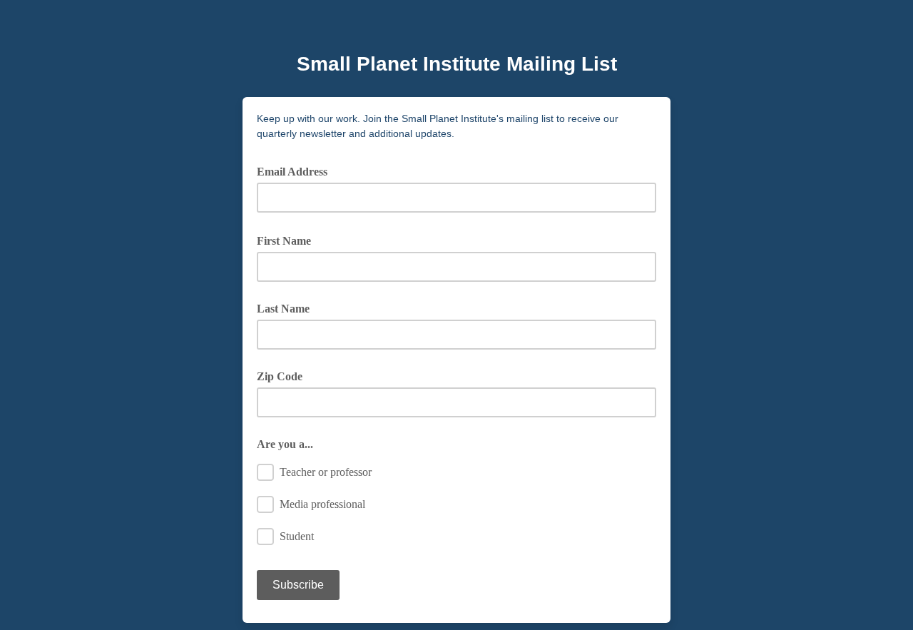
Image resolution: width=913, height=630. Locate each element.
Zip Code (279, 376)
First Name (289, 240)
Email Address (297, 170)
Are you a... (285, 444)
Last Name (283, 309)
